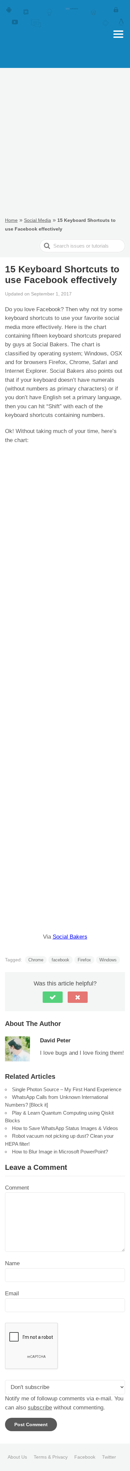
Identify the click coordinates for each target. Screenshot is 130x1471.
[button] (53, 997)
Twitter (109, 1457)
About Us (17, 1457)
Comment (17, 1188)
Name (12, 1263)
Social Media (37, 220)
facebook (60, 959)
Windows (108, 959)
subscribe (40, 1407)
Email (12, 1293)
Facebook (84, 1457)
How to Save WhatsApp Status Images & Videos (65, 1128)
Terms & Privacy (51, 1457)
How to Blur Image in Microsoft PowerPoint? (60, 1151)
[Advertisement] (65, 141)
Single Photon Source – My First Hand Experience (66, 1089)
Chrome (35, 959)
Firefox (84, 959)
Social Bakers (70, 937)
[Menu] (118, 34)
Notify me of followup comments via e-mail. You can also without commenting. (64, 1402)
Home (11, 220)
